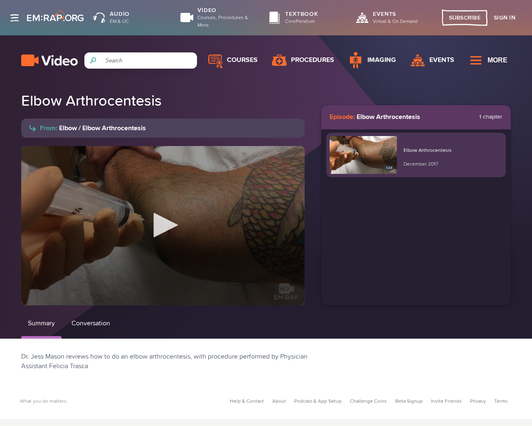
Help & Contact (247, 401)
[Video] (49, 60)
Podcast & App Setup (318, 401)
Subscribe (465, 18)
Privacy (478, 401)
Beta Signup (409, 401)
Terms (501, 401)
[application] (163, 225)
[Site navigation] (14, 18)
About (279, 401)
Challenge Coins (368, 401)
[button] (163, 225)
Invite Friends (446, 401)
